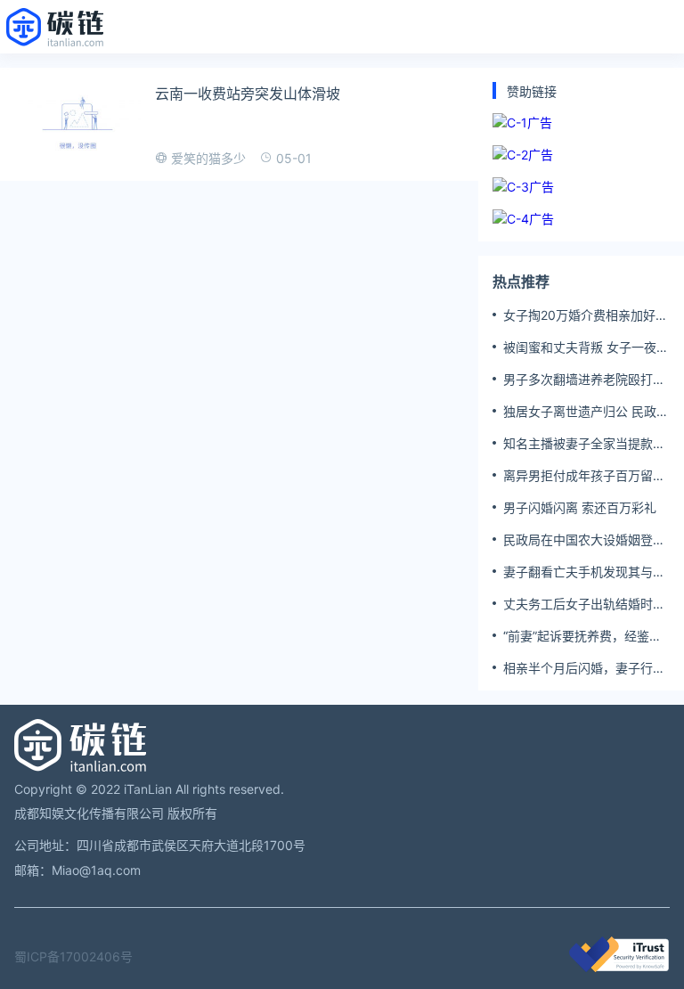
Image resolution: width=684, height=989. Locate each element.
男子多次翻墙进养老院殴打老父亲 (584, 380)
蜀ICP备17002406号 (73, 956)
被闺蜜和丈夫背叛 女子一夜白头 (586, 347)
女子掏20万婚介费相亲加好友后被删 (585, 315)
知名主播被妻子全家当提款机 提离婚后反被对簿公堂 (584, 444)
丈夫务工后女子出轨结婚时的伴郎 (584, 604)
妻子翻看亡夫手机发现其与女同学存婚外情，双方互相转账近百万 (584, 572)
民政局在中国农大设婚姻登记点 (584, 540)
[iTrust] (619, 967)
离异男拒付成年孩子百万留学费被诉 (584, 476)
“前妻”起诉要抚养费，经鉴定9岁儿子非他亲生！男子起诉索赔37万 (582, 636)
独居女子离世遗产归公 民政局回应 (586, 412)
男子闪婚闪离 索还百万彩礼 (579, 507)
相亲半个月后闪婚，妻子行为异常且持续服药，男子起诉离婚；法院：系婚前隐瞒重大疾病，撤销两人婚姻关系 (584, 668)
